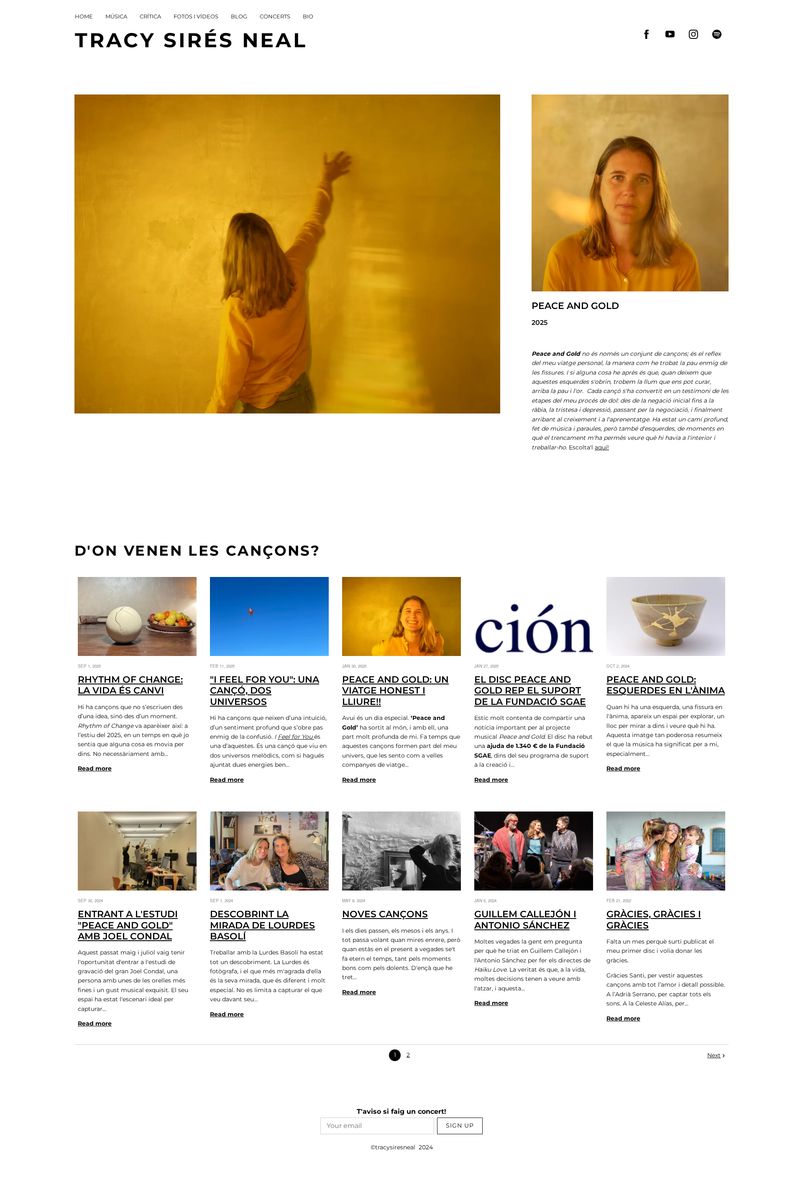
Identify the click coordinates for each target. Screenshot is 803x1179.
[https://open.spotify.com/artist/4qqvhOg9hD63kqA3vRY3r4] (716, 34)
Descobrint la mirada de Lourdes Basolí (262, 925)
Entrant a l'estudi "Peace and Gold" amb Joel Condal (128, 925)
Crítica (150, 16)
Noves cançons (385, 914)
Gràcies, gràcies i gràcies (653, 919)
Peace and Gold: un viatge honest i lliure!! (395, 690)
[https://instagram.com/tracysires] (693, 34)
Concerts (275, 16)
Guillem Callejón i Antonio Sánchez (525, 919)
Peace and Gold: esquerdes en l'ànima (665, 685)
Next (714, 1055)
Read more (95, 768)
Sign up (460, 1125)
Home (84, 16)
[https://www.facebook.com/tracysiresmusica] (646, 34)
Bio (308, 16)
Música (116, 16)
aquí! (602, 447)
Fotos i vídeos (196, 16)
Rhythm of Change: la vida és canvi (130, 685)
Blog (239, 16)
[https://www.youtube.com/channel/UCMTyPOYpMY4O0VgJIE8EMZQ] (670, 34)
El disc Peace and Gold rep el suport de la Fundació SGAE (530, 690)
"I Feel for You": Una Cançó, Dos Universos (264, 690)
